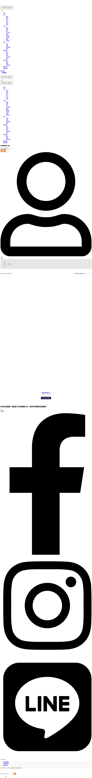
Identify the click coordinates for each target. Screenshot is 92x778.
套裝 (7, 63)
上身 (4, 14)
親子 (4, 42)
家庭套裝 (8, 47)
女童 (7, 44)
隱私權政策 (6, 762)
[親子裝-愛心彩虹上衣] (46, 333)
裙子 (7, 31)
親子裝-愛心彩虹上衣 (46, 392)
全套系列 (5, 60)
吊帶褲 (7, 40)
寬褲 (7, 34)
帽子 (7, 58)
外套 (7, 23)
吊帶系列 (8, 65)
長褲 (7, 27)
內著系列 (8, 57)
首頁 (4, 13)
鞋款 (7, 53)
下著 (4, 26)
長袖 (7, 18)
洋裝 (7, 61)
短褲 (7, 29)
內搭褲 (7, 37)
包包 (7, 52)
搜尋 (3, 150)
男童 (7, 45)
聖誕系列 (5, 66)
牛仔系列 (8, 32)
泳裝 (7, 55)
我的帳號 (3, 71)
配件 (7, 48)
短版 (7, 24)
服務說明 (5, 68)
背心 (7, 21)
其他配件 (5, 50)
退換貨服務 (6, 763)
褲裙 (7, 39)
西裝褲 (7, 36)
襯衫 (7, 19)
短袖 (7, 16)
